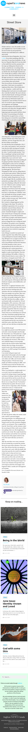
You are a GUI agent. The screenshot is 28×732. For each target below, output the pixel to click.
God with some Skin (11, 650)
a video (3, 58)
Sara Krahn (7, 484)
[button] (14, 15)
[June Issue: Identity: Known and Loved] (14, 593)
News (5, 537)
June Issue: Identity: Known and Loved (12, 604)
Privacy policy (21, 727)
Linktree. (20, 683)
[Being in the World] (14, 532)
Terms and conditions (14, 728)
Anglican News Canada (6, 720)
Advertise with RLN (13, 727)
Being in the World (13, 540)
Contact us (6, 727)
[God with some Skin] (14, 641)
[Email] (5, 492)
